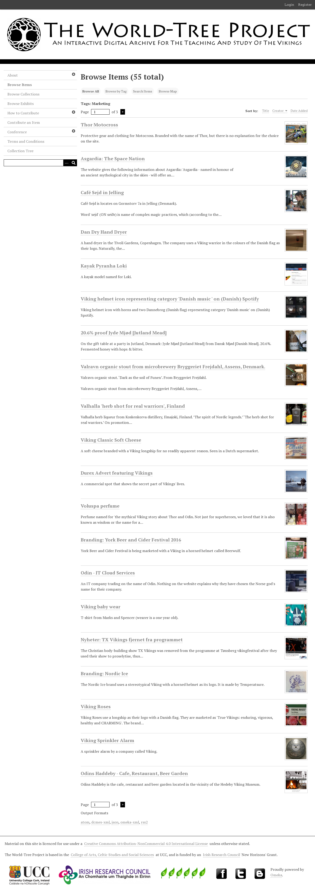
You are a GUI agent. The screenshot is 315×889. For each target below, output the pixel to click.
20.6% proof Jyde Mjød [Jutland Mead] (124, 333)
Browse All (90, 91)
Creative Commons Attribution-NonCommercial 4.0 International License (146, 843)
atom (85, 822)
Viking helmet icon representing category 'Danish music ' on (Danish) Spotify (170, 299)
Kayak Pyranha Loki (104, 266)
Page (85, 111)
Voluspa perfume (100, 506)
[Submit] (73, 162)
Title (265, 110)
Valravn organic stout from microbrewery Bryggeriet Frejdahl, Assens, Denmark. (173, 366)
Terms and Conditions (25, 141)
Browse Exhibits (20, 103)
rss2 (144, 822)
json (115, 822)
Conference (17, 131)
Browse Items (19, 84)
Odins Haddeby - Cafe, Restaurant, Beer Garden (134, 773)
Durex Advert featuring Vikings (117, 473)
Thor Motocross (99, 125)
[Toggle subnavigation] (73, 74)
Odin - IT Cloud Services (108, 573)
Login (289, 4)
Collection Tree (20, 150)
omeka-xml (129, 822)
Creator (278, 110)
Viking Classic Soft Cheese (111, 440)
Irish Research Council (221, 854)
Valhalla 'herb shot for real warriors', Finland (133, 406)
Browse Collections (23, 94)
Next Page (122, 112)
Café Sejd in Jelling (102, 192)
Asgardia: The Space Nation (113, 158)
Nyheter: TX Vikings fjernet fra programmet (132, 639)
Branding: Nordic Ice (104, 673)
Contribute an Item (23, 122)
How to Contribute (23, 113)
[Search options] (66, 162)
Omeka (276, 874)
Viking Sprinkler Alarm (107, 740)
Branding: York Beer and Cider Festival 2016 (131, 540)
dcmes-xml (100, 822)
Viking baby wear (100, 607)
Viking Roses (96, 706)
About (12, 75)
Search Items (142, 91)
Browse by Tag (116, 91)
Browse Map (168, 91)
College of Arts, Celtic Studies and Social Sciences (112, 854)
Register (305, 4)
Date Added (299, 110)
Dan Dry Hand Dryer (104, 232)
